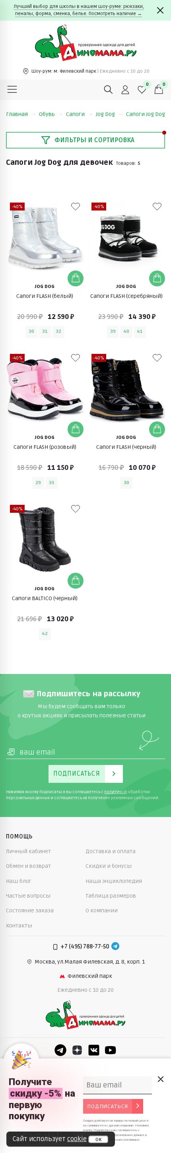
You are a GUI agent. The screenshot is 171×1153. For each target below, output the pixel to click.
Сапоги (75, 114)
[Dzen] (77, 1050)
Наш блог (18, 881)
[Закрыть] (160, 10)
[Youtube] (110, 1050)
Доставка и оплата (111, 851)
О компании (102, 910)
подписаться (107, 1106)
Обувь (47, 114)
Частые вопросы (28, 895)
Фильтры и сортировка (94, 140)
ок (98, 1139)
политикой (115, 792)
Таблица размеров (111, 895)
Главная (17, 114)
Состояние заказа (30, 910)
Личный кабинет (28, 851)
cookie (77, 1139)
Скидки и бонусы (109, 866)
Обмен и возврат (28, 866)
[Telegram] (115, 947)
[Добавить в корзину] (76, 278)
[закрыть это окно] (160, 1079)
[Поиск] (108, 89)
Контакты (19, 925)
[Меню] (12, 89)
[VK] (93, 1050)
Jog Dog (105, 114)
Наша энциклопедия (114, 881)
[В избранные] (76, 206)
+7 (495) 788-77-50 (84, 946)
